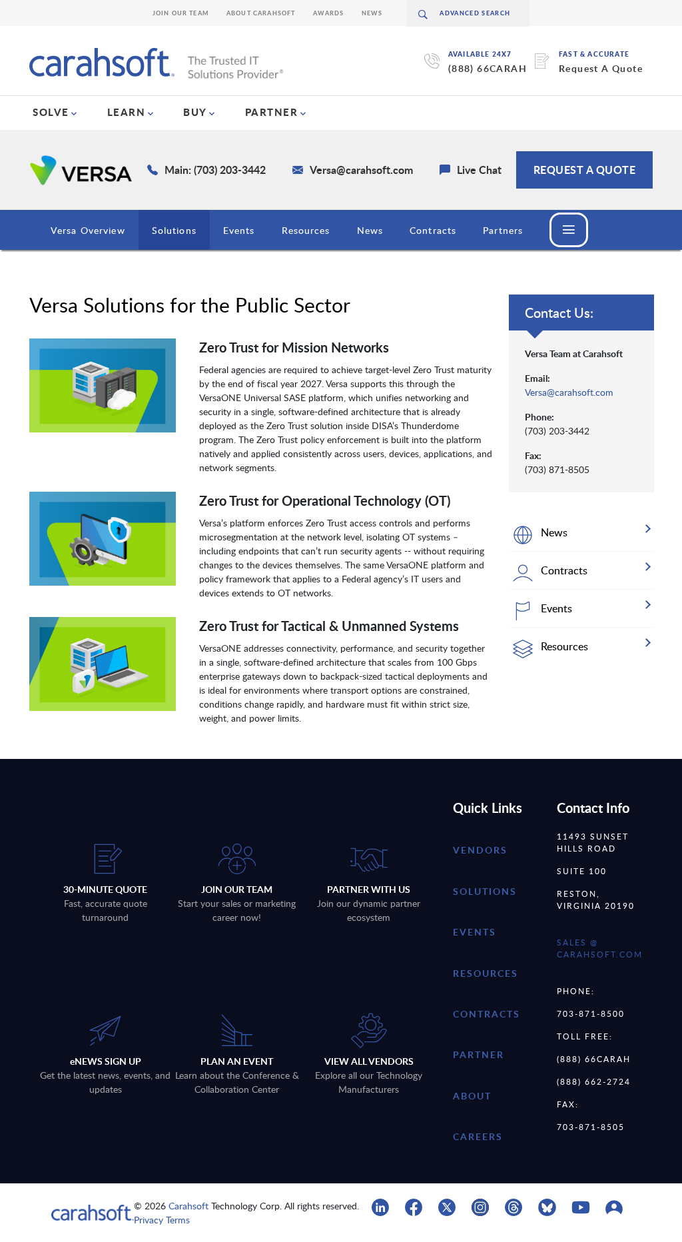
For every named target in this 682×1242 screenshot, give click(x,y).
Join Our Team (181, 13)
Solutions (174, 230)
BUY (195, 112)
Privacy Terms (162, 1219)
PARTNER (271, 112)
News (372, 13)
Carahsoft (188, 1205)
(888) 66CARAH (487, 68)
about (472, 1095)
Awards (328, 13)
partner (478, 1054)
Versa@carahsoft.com (569, 392)
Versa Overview (88, 230)
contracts (486, 1013)
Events (239, 230)
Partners (503, 230)
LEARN (126, 112)
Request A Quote (601, 68)
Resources (306, 230)
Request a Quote (584, 169)
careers (478, 1136)
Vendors (480, 850)
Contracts (433, 230)
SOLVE (51, 112)
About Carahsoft (261, 13)
